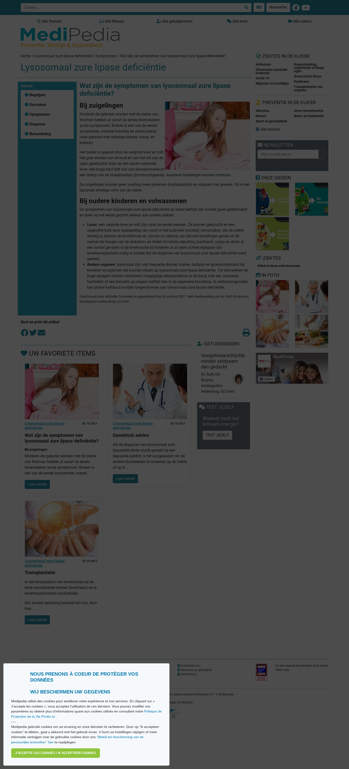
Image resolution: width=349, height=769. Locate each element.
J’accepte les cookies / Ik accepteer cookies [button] (55, 753)
